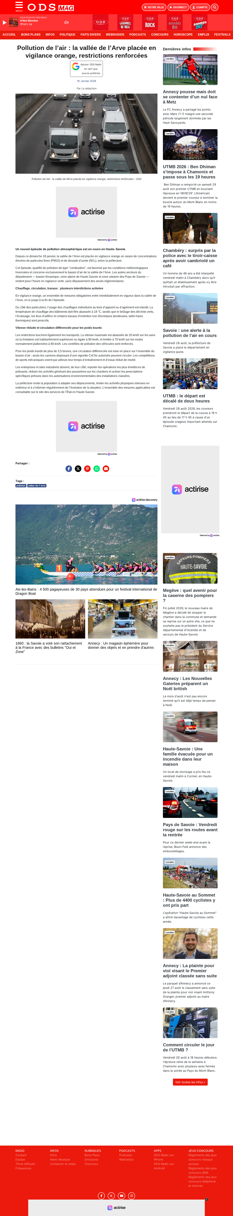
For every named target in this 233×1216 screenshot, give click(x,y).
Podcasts (137, 34)
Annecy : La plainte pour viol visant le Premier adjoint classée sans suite (190, 970)
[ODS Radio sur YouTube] (121, 1195)
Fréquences (23, 1168)
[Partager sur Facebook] (68, 470)
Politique (67, 34)
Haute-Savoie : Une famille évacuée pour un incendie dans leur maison (188, 756)
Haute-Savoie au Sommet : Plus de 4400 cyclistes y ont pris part (189, 900)
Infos (50, 34)
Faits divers (91, 34)
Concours (160, 34)
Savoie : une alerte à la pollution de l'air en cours (190, 333)
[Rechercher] (214, 7)
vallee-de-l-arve (37, 485)
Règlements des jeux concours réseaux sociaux (202, 1159)
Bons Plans (31, 34)
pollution (20, 485)
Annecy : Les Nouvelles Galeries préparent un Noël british (187, 683)
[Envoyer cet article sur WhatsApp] (96, 470)
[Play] (5, 22)
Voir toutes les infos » (190, 1082)
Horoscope (183, 34)
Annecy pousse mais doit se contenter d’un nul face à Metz (190, 96)
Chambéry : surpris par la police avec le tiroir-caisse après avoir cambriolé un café (190, 258)
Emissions (91, 1159)
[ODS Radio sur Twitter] (111, 1195)
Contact (21, 1155)
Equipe (20, 1159)
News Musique (60, 1159)
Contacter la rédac (63, 1164)
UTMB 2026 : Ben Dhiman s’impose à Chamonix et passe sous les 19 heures (189, 171)
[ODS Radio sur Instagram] (131, 1195)
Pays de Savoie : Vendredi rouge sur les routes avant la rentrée (190, 829)
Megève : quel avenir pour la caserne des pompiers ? (190, 595)
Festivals (222, 34)
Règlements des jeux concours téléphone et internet (202, 1181)
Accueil (9, 34)
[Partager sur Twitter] (77, 470)
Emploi (203, 34)
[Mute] (66, 22)
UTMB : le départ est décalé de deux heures (186, 398)
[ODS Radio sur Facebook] (101, 1195)
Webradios (115, 34)
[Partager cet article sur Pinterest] (86, 470)
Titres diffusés (25, 1164)
